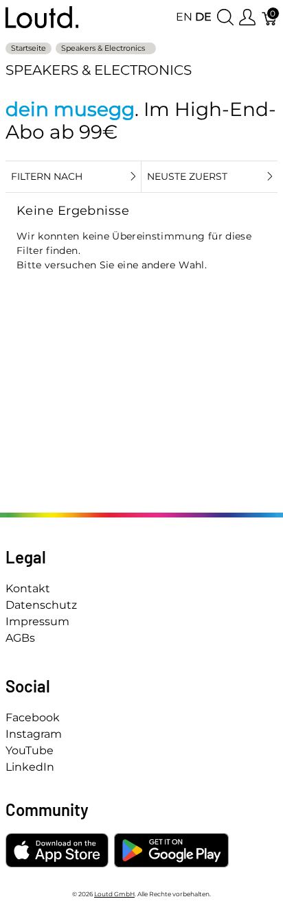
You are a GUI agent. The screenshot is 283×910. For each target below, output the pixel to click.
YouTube (29, 750)
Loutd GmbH (114, 894)
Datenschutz (41, 604)
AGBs (20, 637)
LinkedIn (29, 766)
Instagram (33, 733)
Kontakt (27, 588)
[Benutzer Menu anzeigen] (247, 17)
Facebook (32, 717)
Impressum (37, 621)
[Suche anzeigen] (225, 17)
